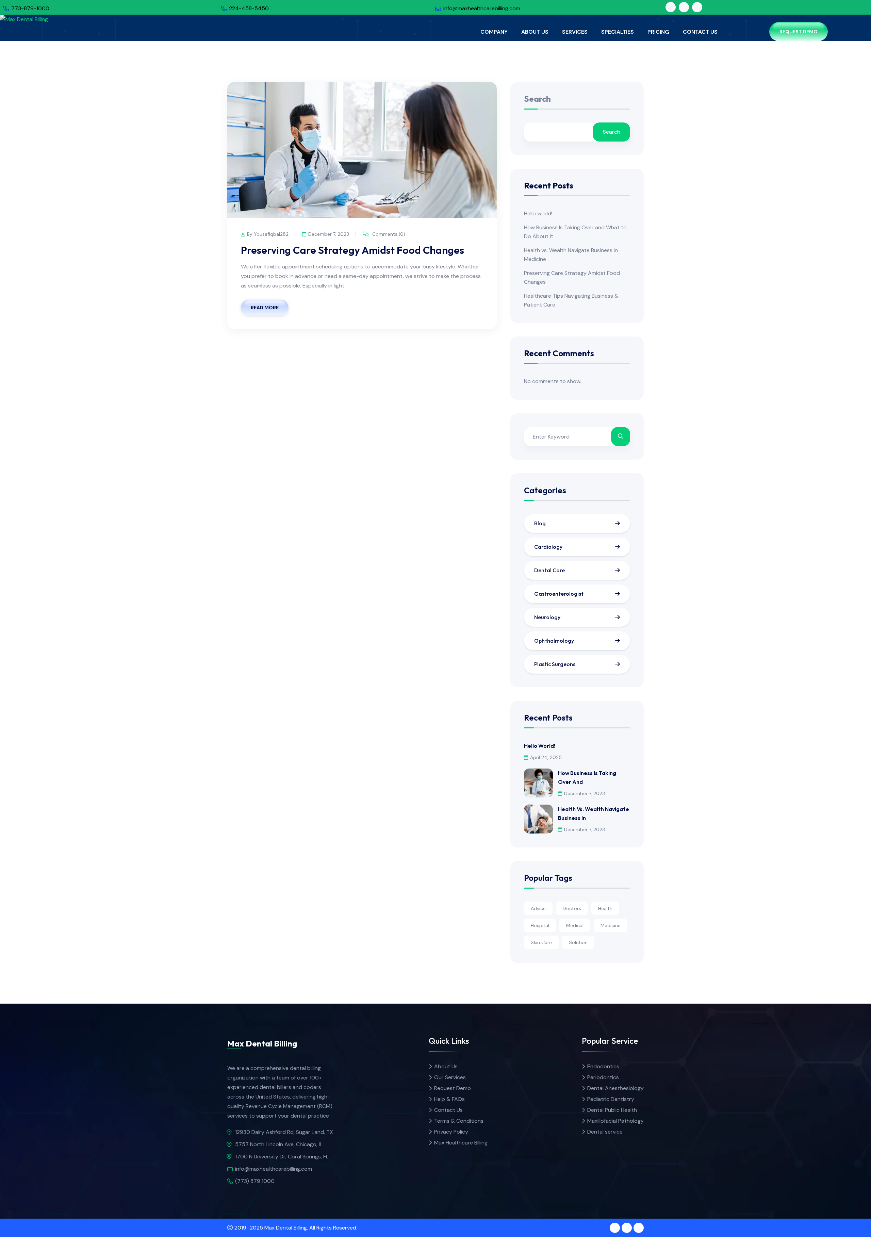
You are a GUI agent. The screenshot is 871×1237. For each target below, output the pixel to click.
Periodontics (603, 1077)
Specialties (617, 31)
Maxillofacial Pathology (615, 1120)
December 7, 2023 (328, 234)
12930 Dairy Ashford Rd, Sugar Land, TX (284, 1132)
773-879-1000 (30, 8)
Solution (578, 942)
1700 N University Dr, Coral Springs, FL (282, 1156)
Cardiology (548, 546)
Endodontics (603, 1066)
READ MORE (265, 307)
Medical (575, 925)
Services (575, 31)
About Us (534, 31)
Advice (538, 908)
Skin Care (541, 942)
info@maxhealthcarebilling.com (481, 8)
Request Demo (798, 32)
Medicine (611, 925)
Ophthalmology (554, 640)
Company (494, 31)
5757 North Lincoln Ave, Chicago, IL (279, 1144)
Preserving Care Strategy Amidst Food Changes (352, 250)
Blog (540, 523)
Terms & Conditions (458, 1120)
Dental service (605, 1131)
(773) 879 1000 (255, 1181)
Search (537, 99)
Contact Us (700, 31)
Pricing (658, 31)
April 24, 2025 (546, 757)
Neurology (547, 617)
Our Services (450, 1077)
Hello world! (538, 213)
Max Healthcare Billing (461, 1142)
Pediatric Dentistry (610, 1099)
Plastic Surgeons (554, 664)
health (605, 908)
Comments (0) (388, 234)
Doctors (572, 908)
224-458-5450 (249, 8)
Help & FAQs (449, 1099)
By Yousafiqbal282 (268, 234)
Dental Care (549, 570)
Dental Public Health (612, 1110)
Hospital (540, 925)
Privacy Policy (451, 1131)
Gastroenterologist (559, 593)
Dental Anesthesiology (615, 1088)
